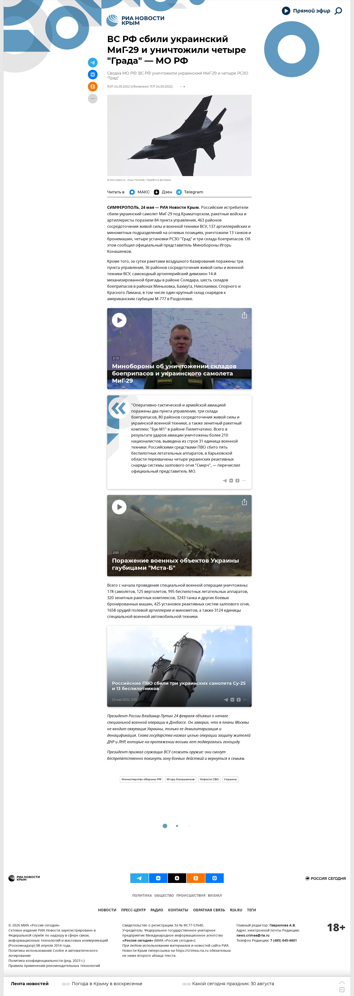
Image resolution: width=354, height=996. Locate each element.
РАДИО (157, 911)
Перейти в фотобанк (159, 180)
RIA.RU (236, 911)
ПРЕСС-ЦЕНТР (133, 911)
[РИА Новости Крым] (135, 21)
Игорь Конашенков (181, 779)
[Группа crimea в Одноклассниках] (196, 878)
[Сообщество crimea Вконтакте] (158, 878)
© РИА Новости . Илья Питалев (125, 180)
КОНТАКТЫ (178, 911)
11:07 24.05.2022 (118, 86)
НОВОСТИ (107, 911)
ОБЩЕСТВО (164, 896)
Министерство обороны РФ (141, 779)
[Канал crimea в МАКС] (214, 878)
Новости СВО (209, 779)
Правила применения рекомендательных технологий (54, 966)
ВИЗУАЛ (215, 896)
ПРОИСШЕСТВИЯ (190, 896)
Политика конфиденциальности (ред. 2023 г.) (46, 961)
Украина (230, 779)
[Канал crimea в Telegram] (139, 878)
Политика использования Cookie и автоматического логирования (53, 953)
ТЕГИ (251, 911)
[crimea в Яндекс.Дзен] (177, 878)
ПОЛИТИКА (142, 896)
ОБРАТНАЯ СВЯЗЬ (209, 911)
